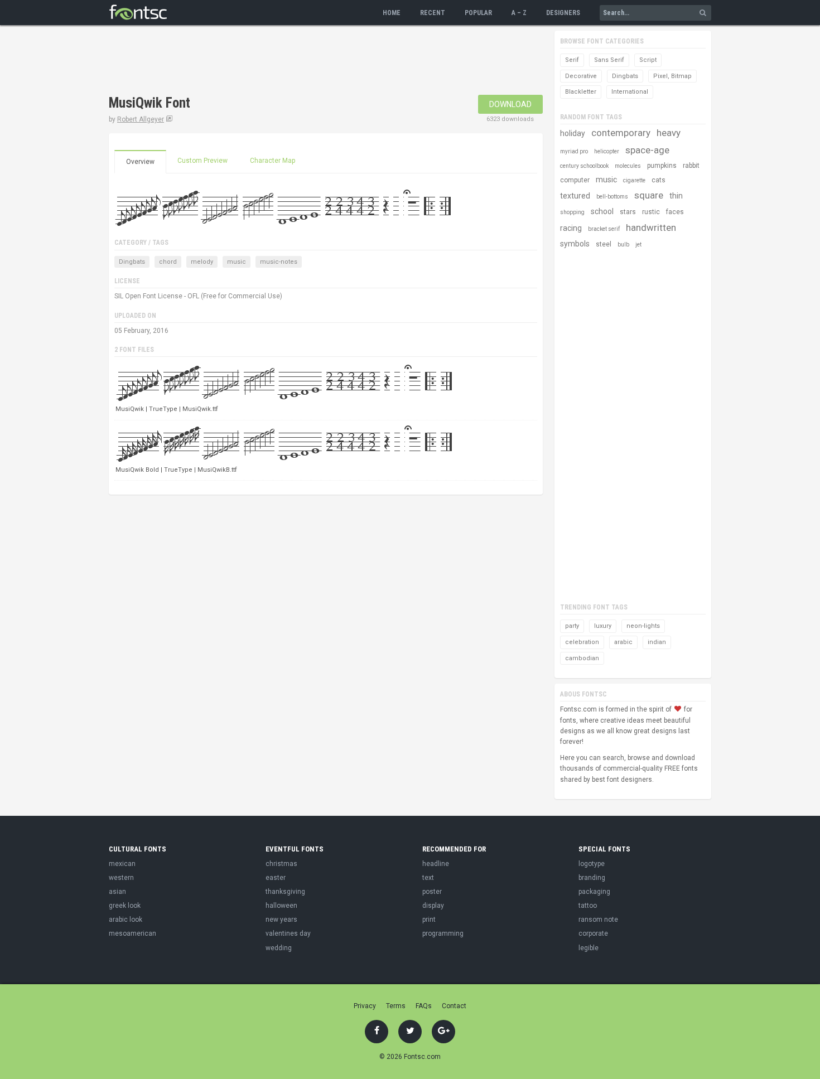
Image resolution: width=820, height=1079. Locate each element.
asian (117, 892)
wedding (279, 948)
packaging (594, 892)
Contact (454, 1006)
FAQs (424, 1006)
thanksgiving (285, 892)
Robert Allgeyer (140, 119)
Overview (140, 162)
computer (575, 180)
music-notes (278, 261)
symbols (575, 243)
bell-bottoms (612, 196)
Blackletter (580, 91)
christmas (281, 864)
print (429, 919)
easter (276, 878)
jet (638, 244)
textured (575, 195)
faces (675, 212)
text (428, 878)
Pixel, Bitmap (672, 76)
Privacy (365, 1006)
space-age (647, 150)
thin (676, 195)
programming (443, 933)
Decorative (581, 76)
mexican (122, 864)
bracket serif (604, 229)
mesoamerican (132, 933)
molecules (628, 166)
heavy (669, 132)
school (602, 211)
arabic (623, 642)
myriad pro (574, 151)
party (572, 626)
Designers (563, 13)
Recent (432, 13)
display (433, 905)
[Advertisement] (312, 61)
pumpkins (662, 166)
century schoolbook (584, 166)
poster (432, 892)
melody (202, 261)
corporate (593, 933)
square (648, 195)
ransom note (598, 919)
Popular (478, 13)
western (121, 878)
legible (588, 948)
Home (392, 13)
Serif (572, 60)
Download (510, 104)
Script (648, 60)
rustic (651, 212)
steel (603, 244)
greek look (125, 905)
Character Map (272, 160)
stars (628, 212)
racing (571, 228)
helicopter (606, 151)
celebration (582, 642)
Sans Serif (609, 60)
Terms (396, 1006)
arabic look (125, 919)
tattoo (587, 905)
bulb (623, 244)
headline (435, 864)
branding (591, 878)
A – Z (519, 13)
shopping (572, 212)
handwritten (651, 227)
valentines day (288, 933)
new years (281, 919)
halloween (281, 905)
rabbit (691, 166)
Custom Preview (202, 160)
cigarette (634, 180)
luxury (602, 626)
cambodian (582, 658)
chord (168, 261)
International (629, 91)
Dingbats (132, 261)
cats (658, 180)
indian (657, 642)
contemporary (620, 132)
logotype (591, 864)
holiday (572, 133)
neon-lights (643, 626)
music (236, 261)
